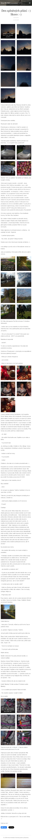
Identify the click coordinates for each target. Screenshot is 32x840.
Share (4, 827)
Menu (29, 2)
